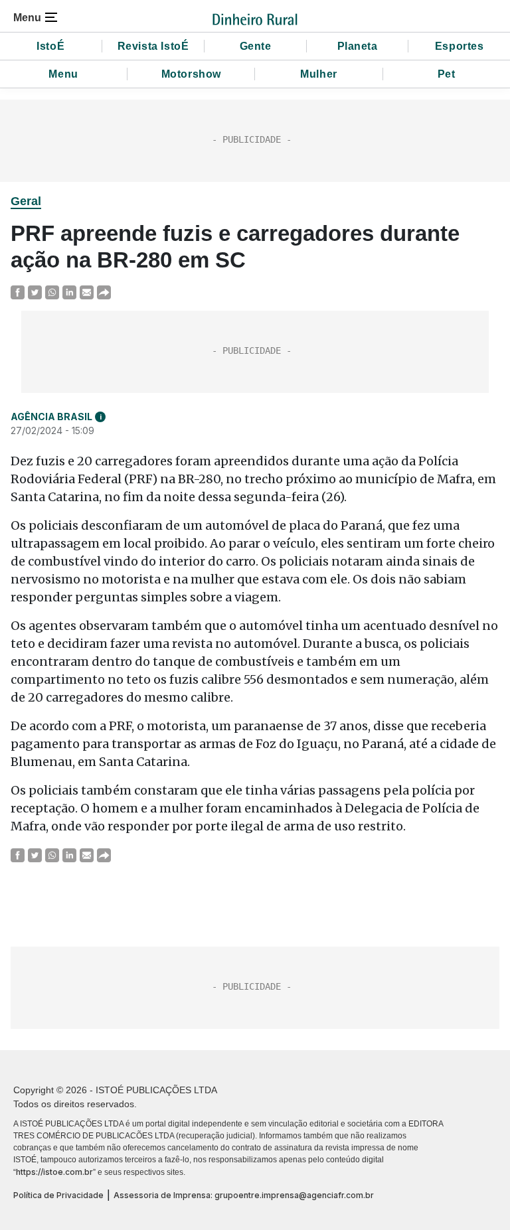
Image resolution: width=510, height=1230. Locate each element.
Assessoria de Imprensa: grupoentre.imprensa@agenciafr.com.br (244, 1195)
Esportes (459, 46)
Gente (256, 46)
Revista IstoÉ (153, 46)
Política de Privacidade (58, 1195)
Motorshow (191, 74)
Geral (26, 201)
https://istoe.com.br (54, 1172)
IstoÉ (50, 46)
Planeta (357, 46)
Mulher (318, 74)
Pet (447, 74)
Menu (63, 74)
